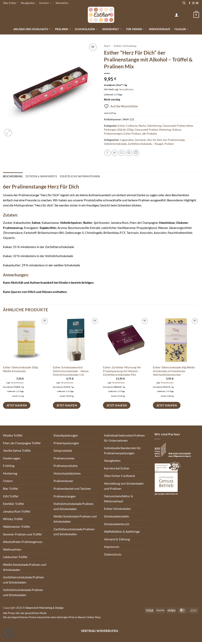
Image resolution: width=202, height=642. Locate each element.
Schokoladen (85, 29)
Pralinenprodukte (65, 465)
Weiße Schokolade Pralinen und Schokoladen (24, 567)
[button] (177, 14)
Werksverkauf (159, 29)
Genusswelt (110, 29)
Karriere (44, 3)
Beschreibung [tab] (13, 176)
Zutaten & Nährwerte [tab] (41, 176)
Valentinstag (154, 125)
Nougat (159, 143)
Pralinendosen (63, 481)
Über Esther (10, 3)
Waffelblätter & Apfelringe (122, 531)
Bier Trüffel (10, 488)
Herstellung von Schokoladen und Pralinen (124, 485)
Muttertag (165, 129)
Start (107, 45)
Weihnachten (12, 549)
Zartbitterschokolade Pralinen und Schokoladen (23, 579)
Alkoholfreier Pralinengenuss (22, 542)
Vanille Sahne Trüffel (17, 450)
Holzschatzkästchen (67, 473)
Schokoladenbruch (116, 524)
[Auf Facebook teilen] (107, 153)
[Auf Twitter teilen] (114, 153)
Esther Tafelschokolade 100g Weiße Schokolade (20, 369)
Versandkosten (126, 89)
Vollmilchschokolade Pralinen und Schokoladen (23, 592)
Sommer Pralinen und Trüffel (22, 534)
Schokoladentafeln (116, 516)
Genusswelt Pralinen (146, 129)
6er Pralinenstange (174, 139)
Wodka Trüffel (12, 435)
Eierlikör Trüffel (13, 503)
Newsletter (62, 3)
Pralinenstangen (113, 133)
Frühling (8, 465)
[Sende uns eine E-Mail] (197, 3)
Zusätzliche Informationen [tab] (80, 176)
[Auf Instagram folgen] (193, 3)
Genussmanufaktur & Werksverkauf (118, 498)
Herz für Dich (154, 139)
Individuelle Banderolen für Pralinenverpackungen (122, 450)
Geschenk (140, 139)
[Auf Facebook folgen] (189, 3)
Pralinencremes (64, 458)
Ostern (8, 481)
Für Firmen (134, 29)
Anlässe (176, 129)
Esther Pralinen (132, 133)
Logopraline (126, 139)
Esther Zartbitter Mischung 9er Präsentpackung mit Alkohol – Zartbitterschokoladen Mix (122, 371)
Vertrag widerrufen (99, 631)
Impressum (111, 546)
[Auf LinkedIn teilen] (136, 153)
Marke (142, 125)
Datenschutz (112, 554)
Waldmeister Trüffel (16, 526)
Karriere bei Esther (116, 468)
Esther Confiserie (127, 125)
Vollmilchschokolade (115, 143)
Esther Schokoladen (117, 508)
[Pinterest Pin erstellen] (129, 153)
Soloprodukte (62, 450)
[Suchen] (183, 3)
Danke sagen (11, 458)
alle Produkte (149, 133)
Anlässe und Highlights (30, 29)
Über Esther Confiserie (119, 476)
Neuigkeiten (28, 3)
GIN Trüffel (10, 496)
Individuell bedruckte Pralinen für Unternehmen (124, 437)
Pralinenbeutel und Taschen (72, 488)
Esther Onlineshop (125, 45)
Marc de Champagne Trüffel (21, 443)
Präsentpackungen (66, 443)
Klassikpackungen (65, 435)
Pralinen (61, 29)
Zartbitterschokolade (140, 143)
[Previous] (3, 368)
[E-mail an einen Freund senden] (122, 153)
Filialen (180, 29)
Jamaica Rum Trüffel (16, 511)
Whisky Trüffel (13, 519)
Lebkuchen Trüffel (15, 557)
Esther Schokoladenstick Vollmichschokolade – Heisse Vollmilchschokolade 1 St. (71, 371)
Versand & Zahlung (117, 539)
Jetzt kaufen (17, 405)
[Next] (199, 368)
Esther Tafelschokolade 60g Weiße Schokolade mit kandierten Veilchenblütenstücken (174, 371)
